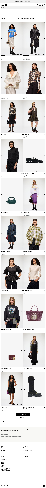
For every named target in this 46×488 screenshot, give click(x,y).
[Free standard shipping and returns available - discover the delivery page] (23, 1)
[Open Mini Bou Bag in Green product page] (12, 194)
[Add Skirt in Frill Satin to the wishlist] (22, 23)
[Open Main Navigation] (45, 5)
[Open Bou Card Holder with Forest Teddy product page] (12, 350)
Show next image (22, 39)
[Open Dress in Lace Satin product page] (12, 389)
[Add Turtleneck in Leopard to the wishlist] (44, 62)
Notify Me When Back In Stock (17, 54)
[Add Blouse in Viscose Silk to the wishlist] (22, 62)
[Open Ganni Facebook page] (7, 485)
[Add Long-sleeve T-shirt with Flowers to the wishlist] (22, 295)
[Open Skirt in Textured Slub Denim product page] (12, 233)
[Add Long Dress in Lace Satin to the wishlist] (44, 334)
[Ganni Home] (4, 5)
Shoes (22, 18)
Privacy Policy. (16, 439)
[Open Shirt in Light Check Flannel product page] (34, 233)
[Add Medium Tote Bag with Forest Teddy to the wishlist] (44, 295)
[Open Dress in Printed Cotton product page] (34, 116)
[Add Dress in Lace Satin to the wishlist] (22, 373)
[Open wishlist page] (38, 5)
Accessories (32, 18)
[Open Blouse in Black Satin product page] (12, 272)
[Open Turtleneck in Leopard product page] (34, 77)
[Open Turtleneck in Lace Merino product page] (12, 155)
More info (35, 14)
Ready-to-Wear (26, 18)
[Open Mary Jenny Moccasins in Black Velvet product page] (34, 155)
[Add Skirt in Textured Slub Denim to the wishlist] (22, 218)
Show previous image (2, 39)
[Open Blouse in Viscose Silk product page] (12, 77)
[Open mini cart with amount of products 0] (42, 5)
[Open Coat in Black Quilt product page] (34, 39)
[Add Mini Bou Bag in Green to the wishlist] (22, 179)
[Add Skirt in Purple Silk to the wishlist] (44, 179)
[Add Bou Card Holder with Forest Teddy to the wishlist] (22, 334)
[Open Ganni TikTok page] (4, 485)
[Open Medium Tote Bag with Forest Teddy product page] (34, 311)
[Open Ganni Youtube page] (10, 485)
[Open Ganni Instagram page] (1, 485)
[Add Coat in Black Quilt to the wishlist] (44, 23)
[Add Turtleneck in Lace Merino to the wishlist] (22, 140)
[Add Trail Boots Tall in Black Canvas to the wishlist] (44, 373)
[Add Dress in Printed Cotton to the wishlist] (44, 101)
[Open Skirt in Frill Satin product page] (12, 39)
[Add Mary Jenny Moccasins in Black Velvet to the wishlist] (44, 140)
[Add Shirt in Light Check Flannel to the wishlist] (44, 218)
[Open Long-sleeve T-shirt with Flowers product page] (12, 311)
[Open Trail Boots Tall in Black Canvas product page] (34, 389)
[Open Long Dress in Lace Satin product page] (34, 350)
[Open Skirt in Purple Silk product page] (34, 194)
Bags (18, 18)
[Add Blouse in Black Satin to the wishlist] (22, 256)
